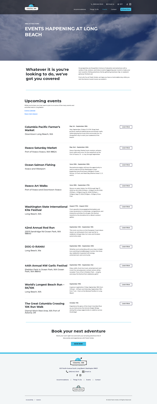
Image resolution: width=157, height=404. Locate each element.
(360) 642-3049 (74, 371)
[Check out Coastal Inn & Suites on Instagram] (130, 4)
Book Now (126, 9)
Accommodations (80, 9)
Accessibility (29, 400)
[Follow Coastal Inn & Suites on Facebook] (127, 4)
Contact (113, 9)
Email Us (88, 371)
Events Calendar (30, 110)
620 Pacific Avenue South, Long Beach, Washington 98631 (78, 368)
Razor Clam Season (31, 114)
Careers (38, 400)
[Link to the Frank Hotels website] (78, 388)
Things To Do (94, 9)
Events (105, 9)
